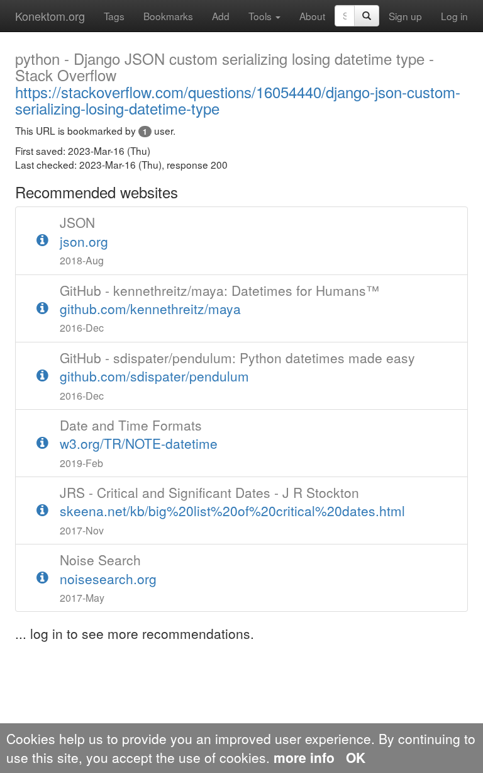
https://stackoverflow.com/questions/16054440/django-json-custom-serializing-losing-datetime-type (237, 84)
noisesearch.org (108, 569)
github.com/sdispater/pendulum (237, 367)
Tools (261, 16)
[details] (42, 240)
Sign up (405, 16)
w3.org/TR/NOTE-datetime (139, 434)
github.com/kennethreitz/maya (219, 299)
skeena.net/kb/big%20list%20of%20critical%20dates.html (232, 501)
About (312, 16)
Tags (114, 16)
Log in (454, 16)
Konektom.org (50, 16)
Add (221, 16)
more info (304, 757)
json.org (84, 231)
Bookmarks (168, 16)
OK (355, 757)
